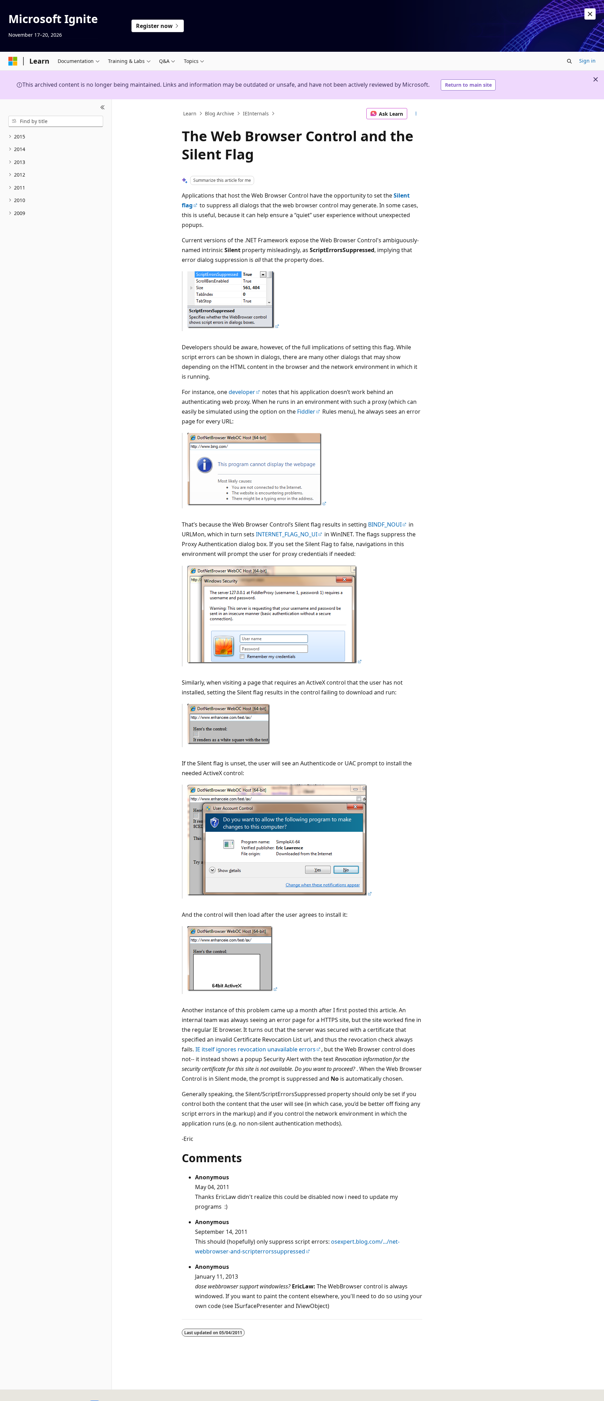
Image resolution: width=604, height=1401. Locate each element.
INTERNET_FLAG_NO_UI (286, 534)
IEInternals (256, 113)
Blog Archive (219, 113)
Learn (189, 113)
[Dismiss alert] (590, 14)
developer (242, 392)
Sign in (587, 60)
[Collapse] (102, 107)
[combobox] (55, 121)
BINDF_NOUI (385, 524)
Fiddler (306, 411)
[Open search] (569, 61)
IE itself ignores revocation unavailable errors (255, 1049)
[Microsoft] (12, 61)
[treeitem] (55, 137)
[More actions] (416, 113)
